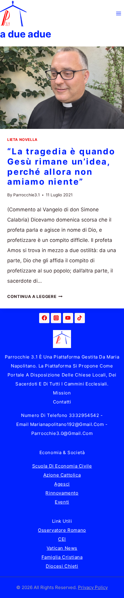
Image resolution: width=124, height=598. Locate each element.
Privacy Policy (93, 587)
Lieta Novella (22, 139)
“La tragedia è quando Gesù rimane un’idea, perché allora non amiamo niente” (61, 166)
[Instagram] (56, 318)
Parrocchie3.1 (26, 194)
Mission (62, 393)
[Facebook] (44, 318)
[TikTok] (80, 318)
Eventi (62, 502)
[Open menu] (118, 13)
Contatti (62, 402)
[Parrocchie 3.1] (13, 13)
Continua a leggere (35, 296)
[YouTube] (68, 318)
